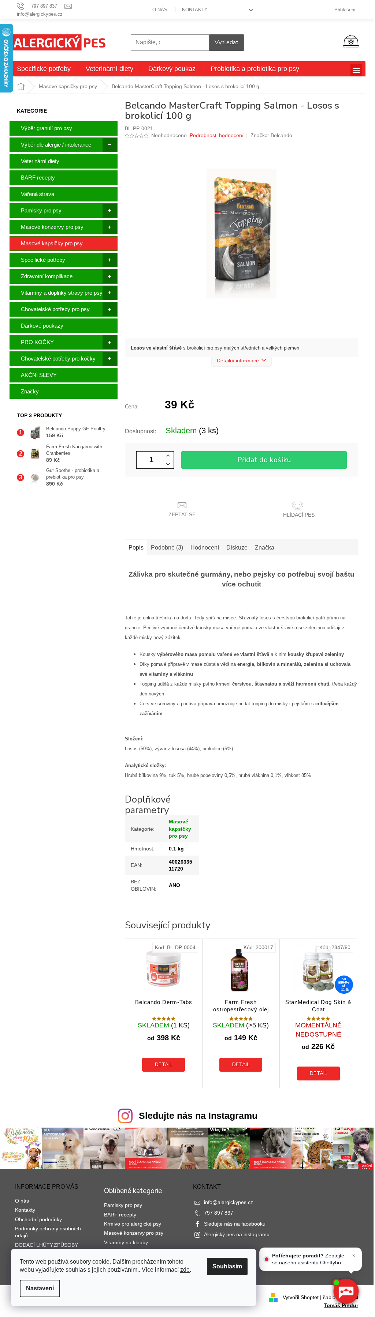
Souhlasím (227, 1266)
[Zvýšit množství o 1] (168, 456)
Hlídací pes (299, 515)
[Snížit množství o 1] (168, 464)
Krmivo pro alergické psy (132, 1224)
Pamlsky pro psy (41, 210)
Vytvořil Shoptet (301, 1297)
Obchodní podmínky (38, 1219)
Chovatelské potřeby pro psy (55, 309)
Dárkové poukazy (42, 325)
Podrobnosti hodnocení (217, 135)
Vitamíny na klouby (126, 1242)
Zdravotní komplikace (47, 276)
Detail (163, 1064)
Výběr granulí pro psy (46, 128)
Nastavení (40, 1288)
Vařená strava (37, 194)
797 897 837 (218, 1213)
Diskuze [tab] (237, 547)
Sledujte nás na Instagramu (198, 1115)
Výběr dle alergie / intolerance (56, 144)
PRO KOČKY (37, 342)
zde (185, 1270)
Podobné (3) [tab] (167, 547)
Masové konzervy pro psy (52, 227)
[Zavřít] (354, 1255)
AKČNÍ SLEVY (39, 375)
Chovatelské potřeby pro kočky (58, 358)
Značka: (271, 135)
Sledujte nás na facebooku (235, 1224)
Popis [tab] (136, 547)
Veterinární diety (40, 161)
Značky (30, 391)
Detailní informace (238, 360)
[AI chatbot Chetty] (345, 1291)
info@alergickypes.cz (228, 1202)
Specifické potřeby (43, 260)
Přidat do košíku (264, 460)
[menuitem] (44, 68)
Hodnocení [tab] (204, 547)
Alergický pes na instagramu (237, 1234)
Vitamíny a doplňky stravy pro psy (62, 293)
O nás (159, 9)
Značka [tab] (264, 547)
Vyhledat (226, 42)
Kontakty (195, 9)
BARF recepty (38, 177)
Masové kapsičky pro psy (52, 243)
